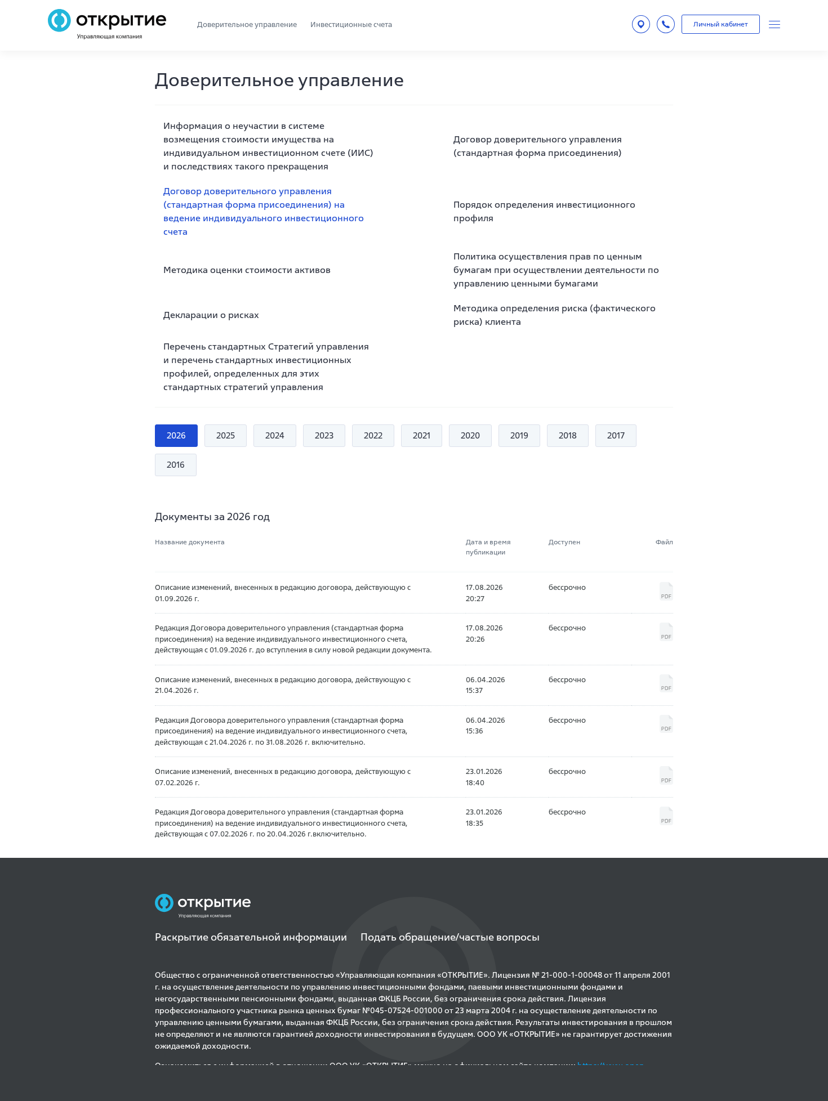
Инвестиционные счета (351, 24)
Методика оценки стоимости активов (247, 269)
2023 (324, 435)
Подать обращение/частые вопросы (450, 936)
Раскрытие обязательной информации (251, 936)
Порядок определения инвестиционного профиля (544, 211)
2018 (568, 435)
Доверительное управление (247, 24)
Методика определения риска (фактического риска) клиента (554, 314)
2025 (225, 435)
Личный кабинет (720, 24)
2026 (176, 435)
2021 (421, 435)
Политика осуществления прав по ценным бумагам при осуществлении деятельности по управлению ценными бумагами (556, 269)
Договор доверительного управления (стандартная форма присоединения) (537, 145)
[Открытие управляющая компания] (107, 24)
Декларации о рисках (211, 314)
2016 (176, 464)
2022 (373, 435)
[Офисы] (641, 24)
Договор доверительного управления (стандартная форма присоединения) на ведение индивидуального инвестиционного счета (263, 211)
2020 (470, 435)
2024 (274, 435)
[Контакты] (666, 24)
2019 (519, 435)
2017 (616, 435)
